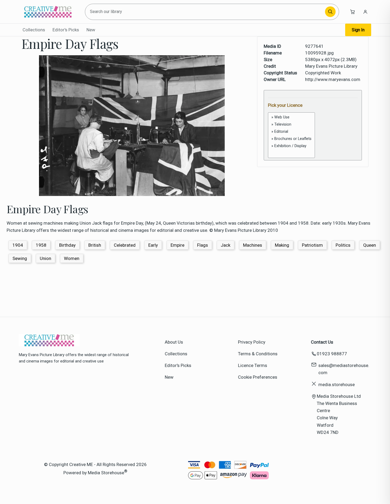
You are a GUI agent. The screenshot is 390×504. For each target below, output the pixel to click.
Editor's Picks (66, 29)
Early (153, 245)
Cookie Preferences (257, 377)
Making (282, 245)
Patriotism (312, 245)
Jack (225, 245)
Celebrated (125, 245)
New (90, 29)
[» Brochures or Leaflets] (291, 138)
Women (71, 258)
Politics (343, 245)
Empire (177, 245)
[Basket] (352, 12)
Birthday (67, 245)
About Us (174, 342)
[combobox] (206, 12)
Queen (369, 245)
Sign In (358, 29)
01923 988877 (332, 353)
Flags (202, 245)
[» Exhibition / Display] (291, 146)
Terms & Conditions (258, 353)
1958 (41, 245)
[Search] (330, 11)
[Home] (48, 12)
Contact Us (322, 342)
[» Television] (291, 124)
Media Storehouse (106, 472)
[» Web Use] (291, 117)
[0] (291, 152)
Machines (252, 245)
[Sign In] (365, 12)
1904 (17, 245)
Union (45, 258)
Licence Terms (252, 365)
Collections (34, 29)
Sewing (19, 258)
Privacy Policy (251, 342)
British (94, 245)
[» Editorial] (291, 131)
